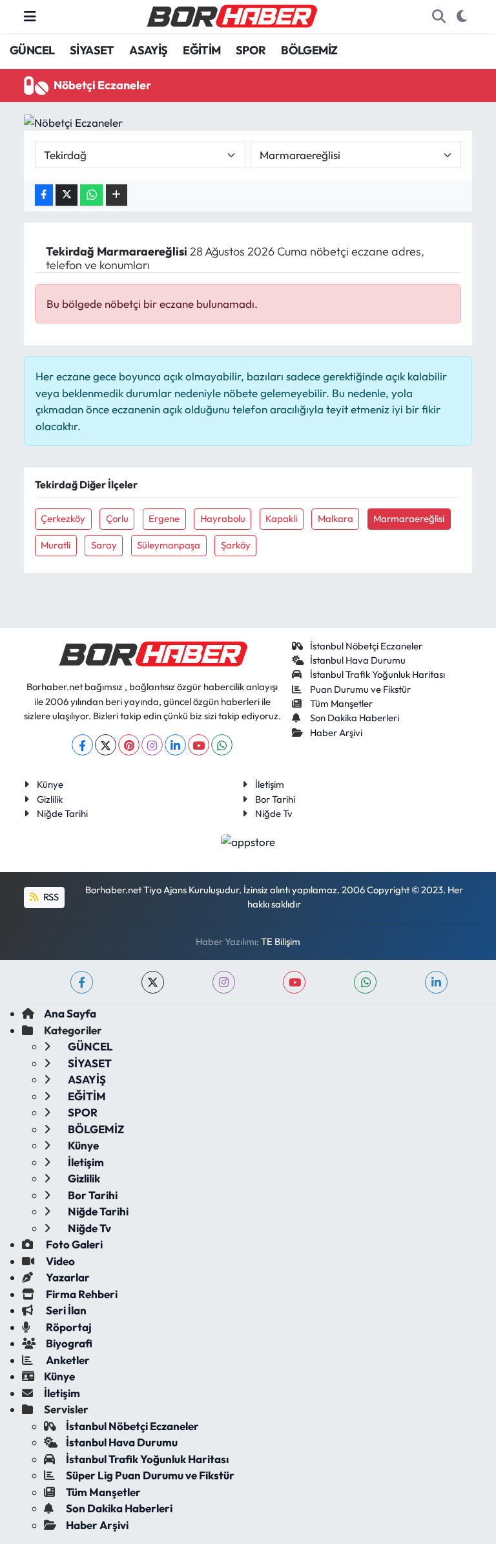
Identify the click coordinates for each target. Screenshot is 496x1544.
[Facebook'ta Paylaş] (44, 195)
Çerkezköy (63, 518)
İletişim (269, 784)
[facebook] (81, 982)
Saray (104, 545)
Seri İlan (65, 1310)
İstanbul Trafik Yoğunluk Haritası (377, 674)
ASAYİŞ (148, 50)
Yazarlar (67, 1277)
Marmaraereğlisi (408, 518)
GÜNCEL (32, 50)
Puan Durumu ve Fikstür (360, 689)
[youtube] (294, 982)
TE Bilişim (280, 941)
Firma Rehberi (81, 1294)
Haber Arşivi (336, 732)
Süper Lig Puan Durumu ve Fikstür (150, 1475)
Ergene (164, 518)
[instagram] (223, 982)
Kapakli (281, 518)
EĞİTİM (201, 50)
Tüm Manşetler (341, 703)
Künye (50, 784)
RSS (50, 897)
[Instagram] (152, 745)
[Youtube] (198, 745)
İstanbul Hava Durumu (358, 660)
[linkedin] (436, 982)
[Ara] (438, 16)
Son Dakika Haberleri (354, 718)
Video (59, 1261)
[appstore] (248, 840)
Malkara (335, 518)
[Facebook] (82, 745)
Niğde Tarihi (62, 813)
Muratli (55, 545)
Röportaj (68, 1327)
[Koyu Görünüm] (461, 16)
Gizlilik (50, 799)
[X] (105, 745)
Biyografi (68, 1343)
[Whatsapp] (221, 745)
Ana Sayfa (70, 1013)
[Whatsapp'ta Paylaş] (91, 195)
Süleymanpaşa (168, 545)
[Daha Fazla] (116, 195)
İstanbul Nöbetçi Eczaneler (366, 646)
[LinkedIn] (175, 745)
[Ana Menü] (30, 16)
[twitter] (152, 982)
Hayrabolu (222, 518)
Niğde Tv (274, 813)
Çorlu (117, 518)
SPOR (251, 50)
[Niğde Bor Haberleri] (231, 15)
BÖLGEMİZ (309, 50)
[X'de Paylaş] (67, 195)
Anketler (67, 1360)
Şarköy (236, 545)
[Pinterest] (129, 745)
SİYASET (92, 50)
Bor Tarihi (275, 799)
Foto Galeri (73, 1244)
